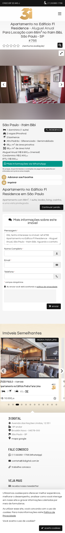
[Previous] (6, 358)
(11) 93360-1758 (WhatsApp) (27, 455)
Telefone (9, 272)
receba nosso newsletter (25, 486)
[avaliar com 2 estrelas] (7, 46)
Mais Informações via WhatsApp (26, 163)
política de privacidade (46, 287)
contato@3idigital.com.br (25, 461)
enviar (55, 306)
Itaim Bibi (28, 125)
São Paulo (10, 125)
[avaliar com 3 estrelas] (11, 46)
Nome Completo (13, 249)
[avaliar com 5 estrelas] (18, 46)
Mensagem (10, 230)
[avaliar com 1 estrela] (4, 46)
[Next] (58, 358)
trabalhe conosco (21, 467)
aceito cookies (52, 528)
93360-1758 (55, 3)
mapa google (19, 439)
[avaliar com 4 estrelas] (14, 46)
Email (7, 260)
